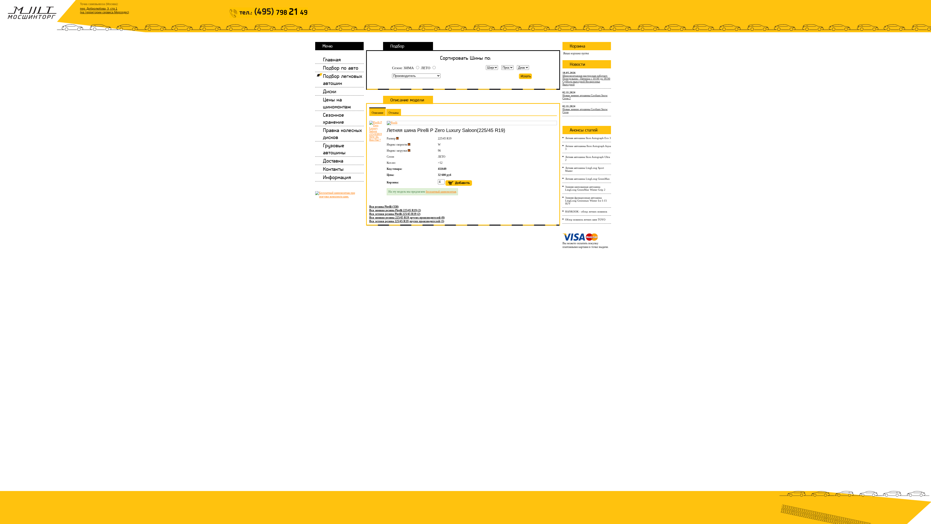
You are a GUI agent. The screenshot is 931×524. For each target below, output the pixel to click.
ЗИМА (408, 68)
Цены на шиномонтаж (337, 103)
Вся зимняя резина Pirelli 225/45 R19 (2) (395, 210)
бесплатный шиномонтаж (441, 191)
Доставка (333, 161)
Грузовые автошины (334, 149)
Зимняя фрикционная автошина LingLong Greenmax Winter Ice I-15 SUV (586, 200)
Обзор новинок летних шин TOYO (585, 219)
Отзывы (394, 113)
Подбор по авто (340, 68)
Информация (337, 177)
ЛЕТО (425, 68)
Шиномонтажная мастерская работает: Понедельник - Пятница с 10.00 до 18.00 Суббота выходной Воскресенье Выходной (586, 80)
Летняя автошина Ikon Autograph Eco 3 (588, 138)
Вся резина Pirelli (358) (384, 206)
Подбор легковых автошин (342, 79)
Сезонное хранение (333, 118)
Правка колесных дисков (342, 133)
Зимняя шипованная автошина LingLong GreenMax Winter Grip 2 (585, 188)
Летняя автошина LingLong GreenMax (587, 178)
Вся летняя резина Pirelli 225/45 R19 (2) (394, 214)
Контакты (333, 169)
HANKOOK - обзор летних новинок (586, 211)
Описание (377, 113)
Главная (332, 60)
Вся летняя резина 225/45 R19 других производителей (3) (406, 221)
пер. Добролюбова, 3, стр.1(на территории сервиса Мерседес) (104, 10)
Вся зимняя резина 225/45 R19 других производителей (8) (407, 217)
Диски (329, 91)
